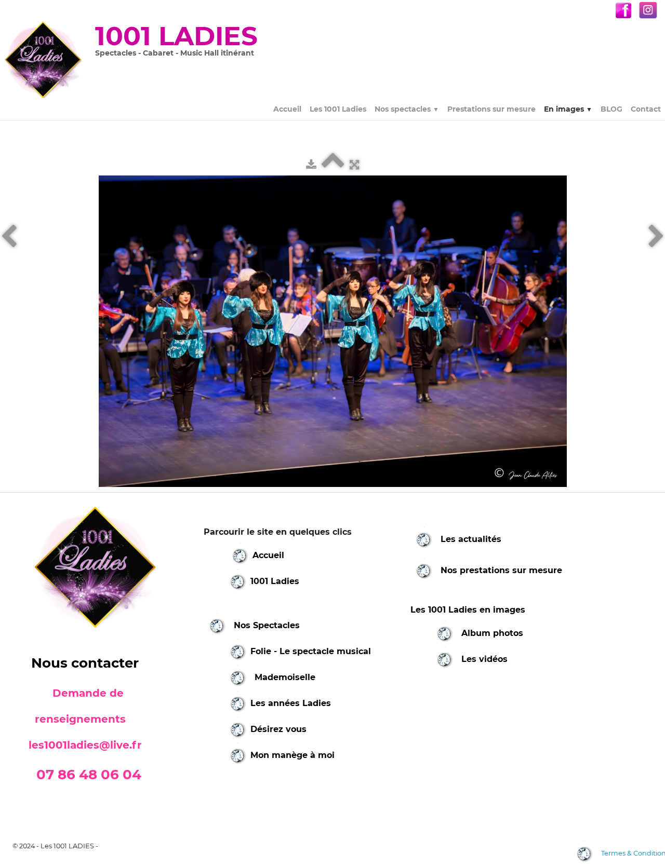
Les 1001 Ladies (338, 109)
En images (568, 109)
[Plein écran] (354, 165)
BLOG (611, 109)
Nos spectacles (407, 109)
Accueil (287, 109)
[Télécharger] (311, 165)
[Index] (333, 165)
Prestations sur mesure (491, 109)
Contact (646, 109)
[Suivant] (656, 236)
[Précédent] (9, 236)
